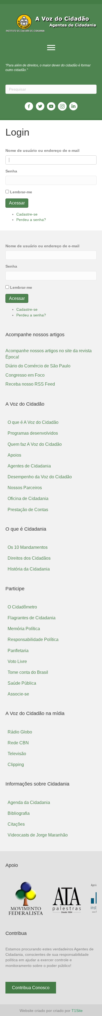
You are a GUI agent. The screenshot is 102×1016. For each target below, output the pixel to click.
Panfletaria (18, 650)
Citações (16, 824)
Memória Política (24, 628)
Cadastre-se (27, 214)
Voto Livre (17, 661)
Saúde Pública (22, 683)
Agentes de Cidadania (29, 466)
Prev (12, 899)
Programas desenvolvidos (33, 433)
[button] (51, 47)
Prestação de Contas (28, 509)
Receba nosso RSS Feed (30, 384)
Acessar (17, 203)
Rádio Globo (20, 732)
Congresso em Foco (25, 375)
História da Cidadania (29, 569)
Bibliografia (19, 813)
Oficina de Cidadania (28, 498)
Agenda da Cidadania (29, 802)
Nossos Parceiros (25, 487)
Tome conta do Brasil (28, 672)
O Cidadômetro (22, 607)
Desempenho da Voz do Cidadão (40, 477)
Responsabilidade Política (33, 639)
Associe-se (18, 694)
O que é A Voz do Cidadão (33, 422)
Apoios (14, 455)
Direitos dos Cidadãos (29, 558)
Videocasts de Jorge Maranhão (38, 835)
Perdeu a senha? (31, 219)
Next (89, 899)
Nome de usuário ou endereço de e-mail (42, 150)
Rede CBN (18, 743)
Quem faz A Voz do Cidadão (35, 444)
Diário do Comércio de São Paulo (37, 366)
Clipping (16, 764)
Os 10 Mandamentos (28, 547)
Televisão (17, 753)
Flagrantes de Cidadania (31, 618)
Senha (11, 171)
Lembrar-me (21, 192)
